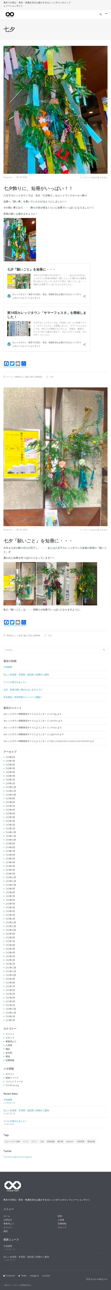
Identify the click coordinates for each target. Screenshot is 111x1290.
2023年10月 (11, 885)
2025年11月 (11, 791)
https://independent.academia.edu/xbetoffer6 (70, 741)
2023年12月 (11, 877)
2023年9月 (10, 888)
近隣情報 (38, 377)
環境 (32, 377)
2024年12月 (11, 832)
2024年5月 (10, 858)
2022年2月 (10, 960)
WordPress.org (12, 1085)
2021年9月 (10, 978)
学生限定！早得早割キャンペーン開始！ (22, 697)
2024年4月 (10, 862)
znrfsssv (53, 727)
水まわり (70, 1141)
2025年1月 (10, 828)
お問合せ (7, 1219)
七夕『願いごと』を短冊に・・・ (38, 541)
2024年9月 (10, 843)
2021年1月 (10, 1005)
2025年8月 (10, 802)
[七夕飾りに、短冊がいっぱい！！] (55, 109)
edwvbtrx (54, 720)
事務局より (19, 377)
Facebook (10, 1275)
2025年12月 (11, 787)
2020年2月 (10, 1016)
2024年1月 (10, 873)
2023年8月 (10, 892)
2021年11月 (11, 971)
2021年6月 (10, 990)
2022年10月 (11, 930)
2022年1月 (10, 963)
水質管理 (80, 1141)
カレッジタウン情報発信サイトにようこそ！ (25, 714)
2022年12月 (11, 922)
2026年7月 (10, 760)
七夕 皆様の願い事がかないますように (22, 689)
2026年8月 (10, 757)
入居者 (20, 635)
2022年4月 (10, 952)
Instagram (34, 1275)
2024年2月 (10, 869)
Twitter (24, 1275)
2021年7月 (10, 986)
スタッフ (10, 1037)
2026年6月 (10, 764)
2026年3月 (10, 776)
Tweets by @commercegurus (17, 1156)
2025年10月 (11, 794)
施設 (27, 377)
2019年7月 (10, 1020)
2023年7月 (10, 896)
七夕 (52, 377)
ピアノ (34, 1141)
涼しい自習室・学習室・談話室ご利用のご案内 (26, 674)
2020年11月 (11, 1012)
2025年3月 (10, 821)
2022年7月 (10, 941)
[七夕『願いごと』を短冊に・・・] (55, 456)
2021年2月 (10, 1001)
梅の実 (60, 1141)
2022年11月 (11, 926)
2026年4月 (10, 772)
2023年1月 (10, 918)
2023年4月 (10, 907)
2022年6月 (10, 945)
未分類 (9, 1052)
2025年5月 (10, 813)
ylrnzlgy (53, 714)
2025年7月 (10, 806)
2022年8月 (10, 937)
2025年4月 (10, 817)
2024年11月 (11, 836)
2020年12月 (11, 1009)
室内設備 (50, 1141)
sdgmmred (54, 734)
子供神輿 (7, 667)
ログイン (10, 1074)
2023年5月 (10, 903)
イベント (10, 377)
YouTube (46, 1275)
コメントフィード (14, 1081)
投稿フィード (12, 1077)
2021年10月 (11, 975)
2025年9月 (10, 798)
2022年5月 (10, 948)
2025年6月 (10, 809)
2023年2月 (10, 915)
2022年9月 (10, 933)
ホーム (6, 1216)
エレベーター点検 (12, 1141)
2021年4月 (10, 997)
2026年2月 (10, 779)
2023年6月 (10, 900)
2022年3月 (10, 956)
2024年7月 (10, 851)
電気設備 (91, 1141)
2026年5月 (10, 768)
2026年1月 (10, 783)
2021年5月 (10, 994)
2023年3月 (10, 911)
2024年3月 (10, 866)
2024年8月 (10, 847)
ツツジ (25, 1141)
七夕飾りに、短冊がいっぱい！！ (38, 188)
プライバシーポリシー (97, 1279)
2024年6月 (10, 854)
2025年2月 (10, 824)
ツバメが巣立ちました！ (15, 682)
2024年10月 (11, 839)
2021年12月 (11, 967)
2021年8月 (10, 982)
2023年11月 (11, 881)
